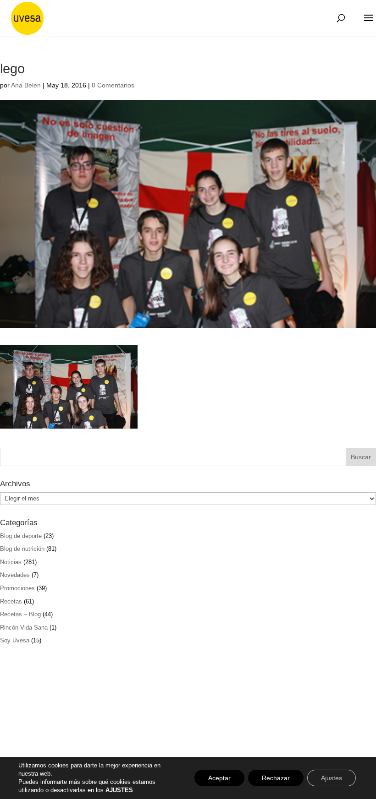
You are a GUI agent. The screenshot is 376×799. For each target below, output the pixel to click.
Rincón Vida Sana (24, 627)
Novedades (15, 574)
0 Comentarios (113, 85)
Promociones (17, 588)
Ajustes (331, 778)
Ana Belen (26, 85)
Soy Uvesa (14, 640)
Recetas (11, 601)
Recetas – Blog (20, 614)
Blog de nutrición (22, 548)
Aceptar (219, 778)
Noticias (11, 562)
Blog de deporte (21, 536)
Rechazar (276, 778)
